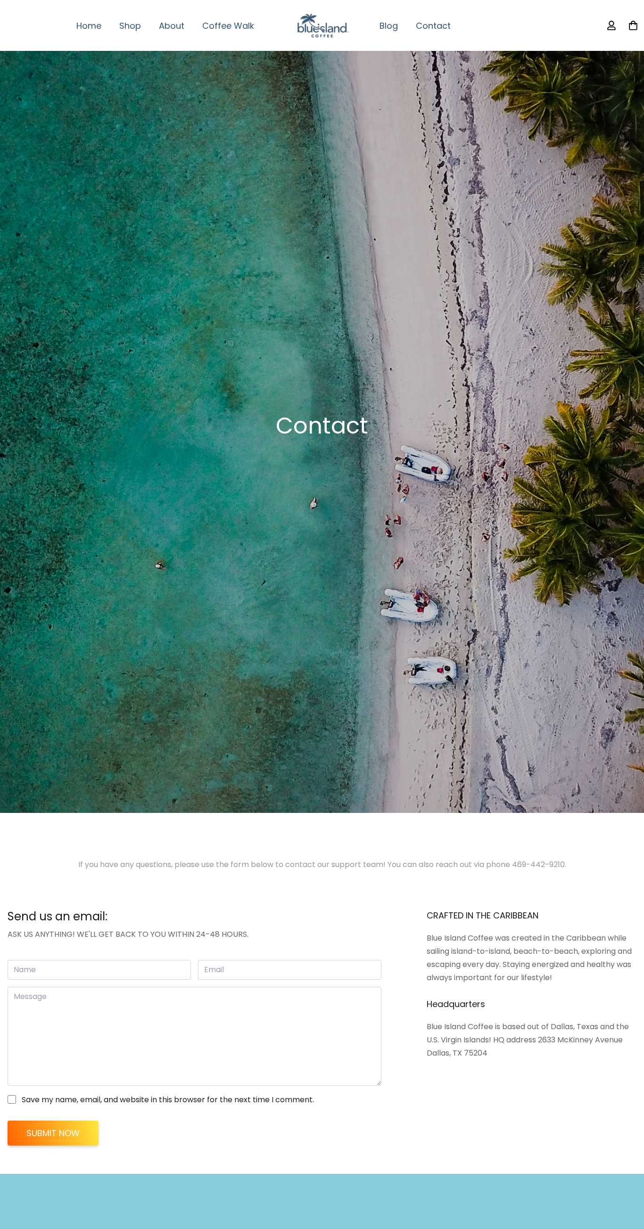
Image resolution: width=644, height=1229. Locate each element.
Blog (389, 26)
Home (88, 26)
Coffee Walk (228, 26)
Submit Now (53, 1133)
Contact (433, 26)
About (171, 26)
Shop (130, 26)
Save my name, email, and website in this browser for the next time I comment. (168, 1099)
